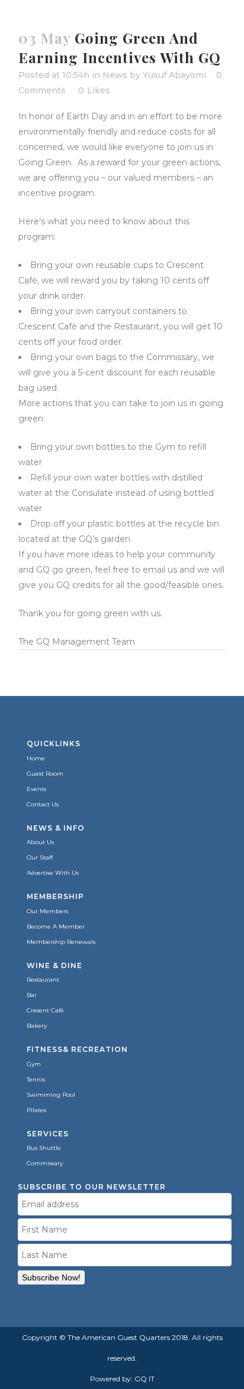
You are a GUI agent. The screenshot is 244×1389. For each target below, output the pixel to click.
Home (36, 758)
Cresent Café (45, 1010)
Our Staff (40, 857)
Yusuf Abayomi (174, 75)
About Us (40, 842)
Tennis (36, 1079)
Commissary (45, 1163)
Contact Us (43, 804)
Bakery (37, 1026)
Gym (34, 1064)
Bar (32, 995)
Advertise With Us (53, 873)
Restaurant (43, 979)
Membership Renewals (61, 942)
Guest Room (45, 773)
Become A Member (56, 926)
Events (36, 789)
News (114, 75)
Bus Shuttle (44, 1148)
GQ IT (144, 1378)
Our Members (47, 911)
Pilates (36, 1110)
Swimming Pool (51, 1095)
